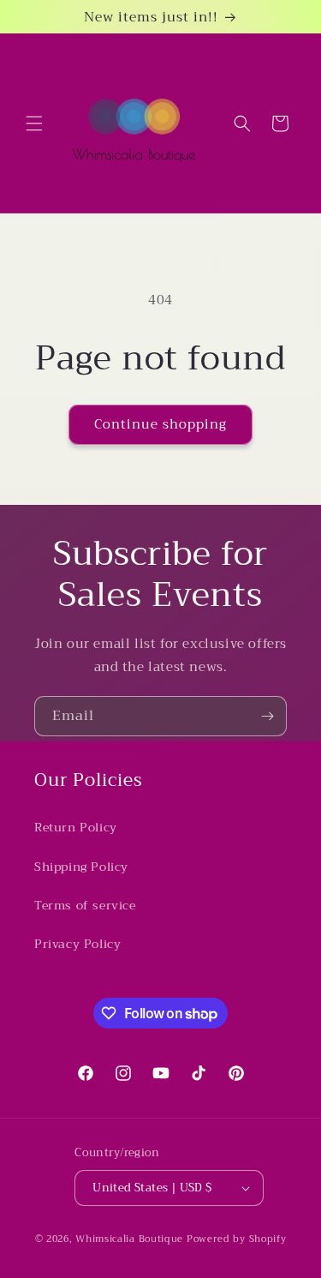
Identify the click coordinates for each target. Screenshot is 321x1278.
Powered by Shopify (237, 1239)
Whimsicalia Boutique (129, 1239)
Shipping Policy (81, 866)
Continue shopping (160, 424)
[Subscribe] (267, 716)
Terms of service (85, 905)
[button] (34, 123)
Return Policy (75, 827)
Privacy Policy (77, 943)
